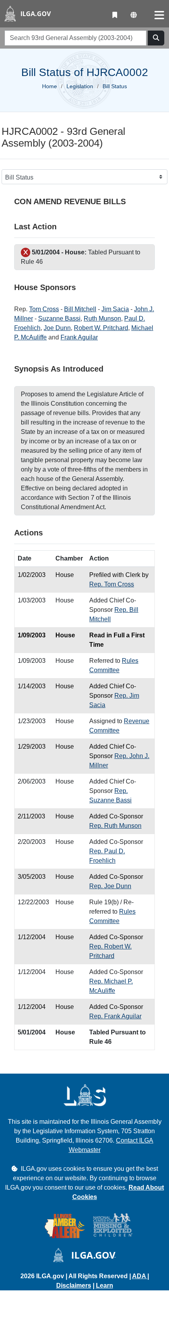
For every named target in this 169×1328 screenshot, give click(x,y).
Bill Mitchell (80, 309)
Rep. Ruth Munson (115, 825)
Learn (104, 1285)
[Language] (133, 15)
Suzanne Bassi (59, 318)
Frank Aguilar (79, 337)
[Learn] (114, 15)
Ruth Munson (102, 318)
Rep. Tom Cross (111, 584)
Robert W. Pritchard (101, 328)
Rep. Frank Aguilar (115, 1016)
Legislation (79, 86)
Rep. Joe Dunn (110, 886)
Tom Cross (44, 309)
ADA (139, 1276)
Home (49, 86)
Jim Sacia (115, 309)
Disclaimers (73, 1285)
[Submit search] (156, 38)
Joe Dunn (57, 328)
